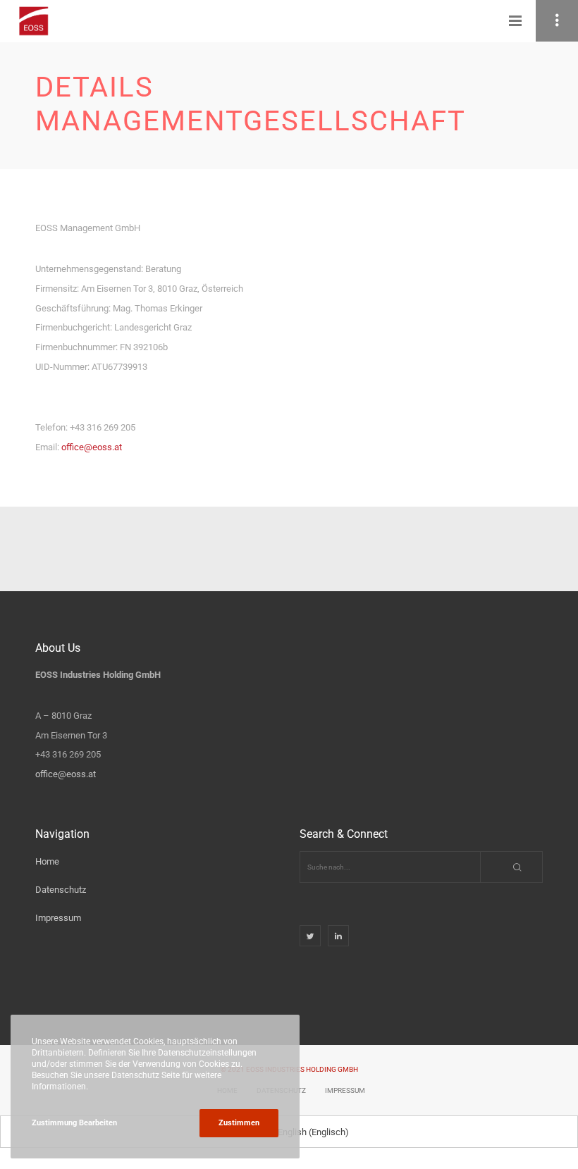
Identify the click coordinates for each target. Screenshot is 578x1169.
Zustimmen (239, 1122)
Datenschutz (60, 889)
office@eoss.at (91, 447)
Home (47, 861)
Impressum (58, 918)
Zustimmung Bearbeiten (74, 1122)
